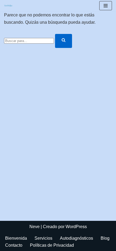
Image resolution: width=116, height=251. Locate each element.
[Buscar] (63, 41)
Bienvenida (16, 238)
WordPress (76, 226)
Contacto (13, 245)
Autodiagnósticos (76, 238)
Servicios (43, 238)
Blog (105, 238)
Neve (34, 226)
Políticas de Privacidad (52, 245)
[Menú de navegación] (105, 5)
